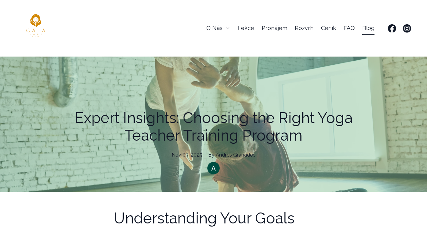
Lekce (246, 28)
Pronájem (274, 28)
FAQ (349, 28)
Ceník (328, 28)
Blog (368, 28)
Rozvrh (304, 28)
